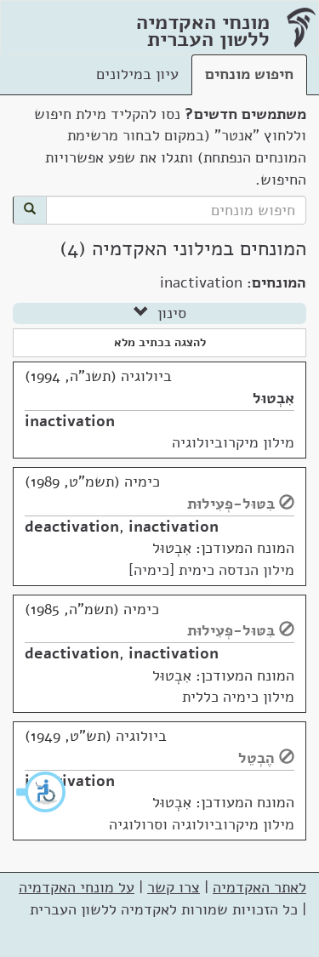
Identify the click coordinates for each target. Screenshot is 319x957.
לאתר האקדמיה (259, 887)
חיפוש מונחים (249, 74)
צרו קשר (173, 887)
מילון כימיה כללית (238, 696)
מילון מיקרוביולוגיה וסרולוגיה (201, 824)
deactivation (72, 526)
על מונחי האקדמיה (76, 887)
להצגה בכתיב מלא (160, 342)
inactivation (70, 421)
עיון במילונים (137, 74)
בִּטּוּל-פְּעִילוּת (231, 503)
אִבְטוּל (273, 398)
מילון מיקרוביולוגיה (233, 442)
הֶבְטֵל (256, 758)
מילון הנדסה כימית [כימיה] (211, 570)
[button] (41, 792)
